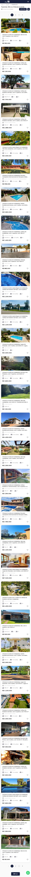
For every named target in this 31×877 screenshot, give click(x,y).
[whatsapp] (28, 873)
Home (2, 4)
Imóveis (7, 4)
